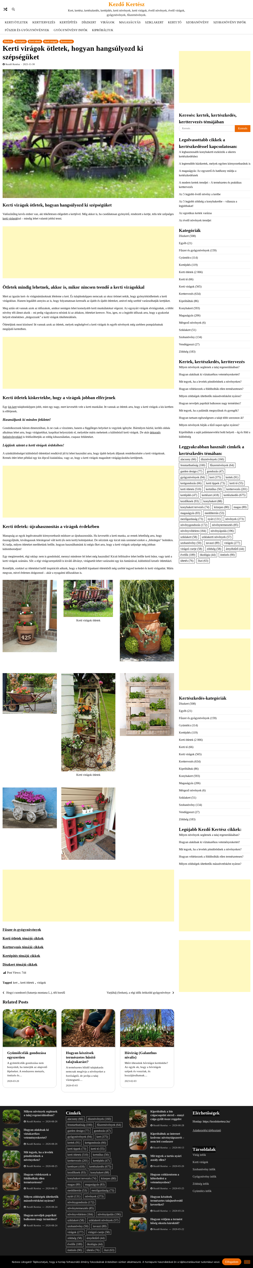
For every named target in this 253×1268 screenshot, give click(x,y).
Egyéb (183, 243)
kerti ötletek (27, 982)
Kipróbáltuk (102, 30)
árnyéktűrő (235, 548)
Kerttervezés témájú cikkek (23, 947)
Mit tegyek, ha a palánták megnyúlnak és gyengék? (209, 410)
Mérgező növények (190, 322)
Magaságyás (130, 22)
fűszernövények (222, 465)
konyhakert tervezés (194, 506)
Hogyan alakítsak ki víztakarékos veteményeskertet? (209, 374)
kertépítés (188, 495)
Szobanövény (197, 22)
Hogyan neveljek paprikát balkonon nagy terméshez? (210, 403)
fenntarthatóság (192, 465)
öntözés (227, 554)
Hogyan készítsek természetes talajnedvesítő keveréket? (166, 1200)
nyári (214, 519)
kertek (232, 477)
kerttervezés (236, 489)
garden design (191, 471)
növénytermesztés (225, 524)
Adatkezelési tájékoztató (207, 1130)
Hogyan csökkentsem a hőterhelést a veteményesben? (164, 1178)
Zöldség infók (201, 1183)
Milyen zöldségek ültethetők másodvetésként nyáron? (210, 396)
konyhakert (212, 501)
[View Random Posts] (5, 9)
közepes (221, 506)
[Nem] (247, 1262)
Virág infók (199, 1154)
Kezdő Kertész (127, 4)
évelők (187, 554)
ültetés (186, 560)
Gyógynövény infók (71, 30)
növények (234, 519)
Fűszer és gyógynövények (27, 30)
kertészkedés (234, 495)
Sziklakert (154, 22)
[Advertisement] (88, 252)
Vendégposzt (186, 344)
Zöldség (183, 351)
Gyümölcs (185, 257)
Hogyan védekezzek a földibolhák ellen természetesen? (211, 388)
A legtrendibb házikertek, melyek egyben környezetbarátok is (214, 163)
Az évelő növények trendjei (195, 220)
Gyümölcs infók (202, 1191)
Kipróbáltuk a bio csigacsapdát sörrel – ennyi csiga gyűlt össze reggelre (167, 1115)
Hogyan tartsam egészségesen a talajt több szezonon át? (211, 417)
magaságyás (190, 512)
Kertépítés (68, 22)
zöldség (214, 548)
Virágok (108, 22)
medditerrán (214, 512)
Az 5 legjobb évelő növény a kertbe (200, 194)
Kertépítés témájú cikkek (21, 956)
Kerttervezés (43, 22)
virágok (41, 982)
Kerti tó (175, 22)
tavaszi (212, 542)
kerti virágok (10, 218)
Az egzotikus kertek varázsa (195, 213)
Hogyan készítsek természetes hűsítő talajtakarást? (80, 1057)
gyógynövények (192, 477)
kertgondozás (191, 483)
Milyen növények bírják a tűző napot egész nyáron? (209, 425)
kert (15, 982)
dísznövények (212, 459)
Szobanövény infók (229, 22)
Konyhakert (186, 308)
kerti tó (236, 483)
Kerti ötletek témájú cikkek (23, 938)
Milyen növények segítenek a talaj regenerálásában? (209, 367)
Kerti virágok (50, 41)
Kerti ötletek (16, 22)
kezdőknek (189, 501)
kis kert (12, 406)
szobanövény (190, 542)
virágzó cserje (191, 548)
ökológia (208, 554)
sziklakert (188, 536)
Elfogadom (231, 1261)
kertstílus (214, 489)
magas (240, 506)
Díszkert (89, 22)
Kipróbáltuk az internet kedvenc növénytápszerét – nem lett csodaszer (167, 1137)
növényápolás (222, 530)
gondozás (215, 471)
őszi (203, 560)
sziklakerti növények (216, 536)
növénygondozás (193, 524)
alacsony (188, 459)
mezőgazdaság (191, 519)
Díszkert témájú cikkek (20, 964)
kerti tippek (215, 483)
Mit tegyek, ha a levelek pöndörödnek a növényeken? (210, 381)
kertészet (210, 495)
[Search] (13, 9)
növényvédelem (193, 530)
